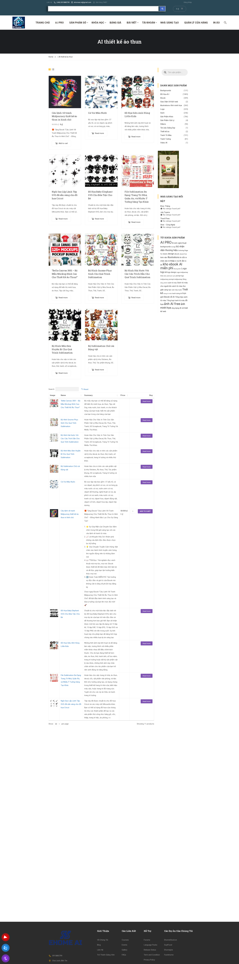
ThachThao (165, 218)
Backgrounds (165, 90)
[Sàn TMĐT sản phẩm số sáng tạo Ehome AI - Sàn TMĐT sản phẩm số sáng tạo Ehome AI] (18, 22)
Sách (162, 113)
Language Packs (150, 945)
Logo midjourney (182, 272)
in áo (181, 260)
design (171, 254)
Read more (99, 133)
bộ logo (173, 247)
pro (174, 276)
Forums (147, 940)
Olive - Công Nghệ (167, 225)
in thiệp (171, 261)
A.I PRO (59, 22)
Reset (86, 389)
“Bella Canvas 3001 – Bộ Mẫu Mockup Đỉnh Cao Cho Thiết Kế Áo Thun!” (64, 274)
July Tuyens (165, 212)
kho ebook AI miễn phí (171, 266)
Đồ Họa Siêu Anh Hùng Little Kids (137, 114)
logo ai (163, 272)
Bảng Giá (115, 22)
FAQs (124, 955)
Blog (99, 945)
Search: (52, 389)
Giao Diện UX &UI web (169, 102)
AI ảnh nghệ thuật (179, 243)
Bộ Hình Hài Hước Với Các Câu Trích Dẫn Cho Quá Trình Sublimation (137, 274)
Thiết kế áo (164, 131)
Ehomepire (168, 950)
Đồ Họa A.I (164, 94)
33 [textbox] (56, 724)
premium (170, 276)
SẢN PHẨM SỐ (77, 22)
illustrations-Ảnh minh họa (171, 105)
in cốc (182, 257)
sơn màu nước (177, 290)
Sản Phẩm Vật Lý (167, 120)
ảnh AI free (172, 304)
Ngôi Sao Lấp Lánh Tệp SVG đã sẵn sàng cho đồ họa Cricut (64, 195)
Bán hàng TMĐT (101, 2)
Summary (88, 395)
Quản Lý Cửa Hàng (196, 22)
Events (124, 945)
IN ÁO (216, 22)
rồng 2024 (163, 283)
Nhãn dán (163, 276)
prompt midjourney (175, 279)
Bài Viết (132, 22)
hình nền (163, 257)
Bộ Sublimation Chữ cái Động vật (101, 347)
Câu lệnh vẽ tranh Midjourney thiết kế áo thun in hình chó (64, 116)
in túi (177, 261)
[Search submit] (162, 9)
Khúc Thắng (165, 206)
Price (122, 395)
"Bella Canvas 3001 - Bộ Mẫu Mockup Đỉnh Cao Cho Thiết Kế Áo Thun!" (70, 404)
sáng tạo (167, 290)
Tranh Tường (165, 139)
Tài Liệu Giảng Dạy (167, 128)
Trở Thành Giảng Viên (106, 955)
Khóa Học (98, 22)
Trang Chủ (42, 22)
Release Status (150, 950)
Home (51, 57)
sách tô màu (172, 283)
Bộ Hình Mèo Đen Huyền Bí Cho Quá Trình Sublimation (62, 349)
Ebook (162, 98)
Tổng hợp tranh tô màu (176, 300)
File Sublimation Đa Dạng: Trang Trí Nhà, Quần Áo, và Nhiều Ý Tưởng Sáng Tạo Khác (137, 196)
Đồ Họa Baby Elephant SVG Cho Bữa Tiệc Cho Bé (100, 195)
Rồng (184, 279)
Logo (162, 109)
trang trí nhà (167, 293)
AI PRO (166, 242)
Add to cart (63, 143)
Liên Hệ (49, 2)
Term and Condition (152, 955)
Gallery (124, 950)
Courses (125, 940)
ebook (176, 254)
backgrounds (165, 247)
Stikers (163, 124)
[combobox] (57, 724)
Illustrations (173, 257)
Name (63, 395)
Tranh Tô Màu (166, 135)
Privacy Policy (149, 960)
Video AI (163, 143)
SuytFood (168, 945)
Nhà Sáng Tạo (169, 22)
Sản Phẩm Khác (166, 116)
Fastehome (169, 955)
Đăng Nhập (188, 2)
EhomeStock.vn (170, 940)
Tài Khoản (148, 22)
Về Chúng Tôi (102, 940)
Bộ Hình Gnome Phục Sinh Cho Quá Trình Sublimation (100, 274)
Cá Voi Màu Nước (97, 112)
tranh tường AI (177, 293)
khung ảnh (177, 269)
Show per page (59, 724)
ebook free (183, 254)
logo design (171, 272)
